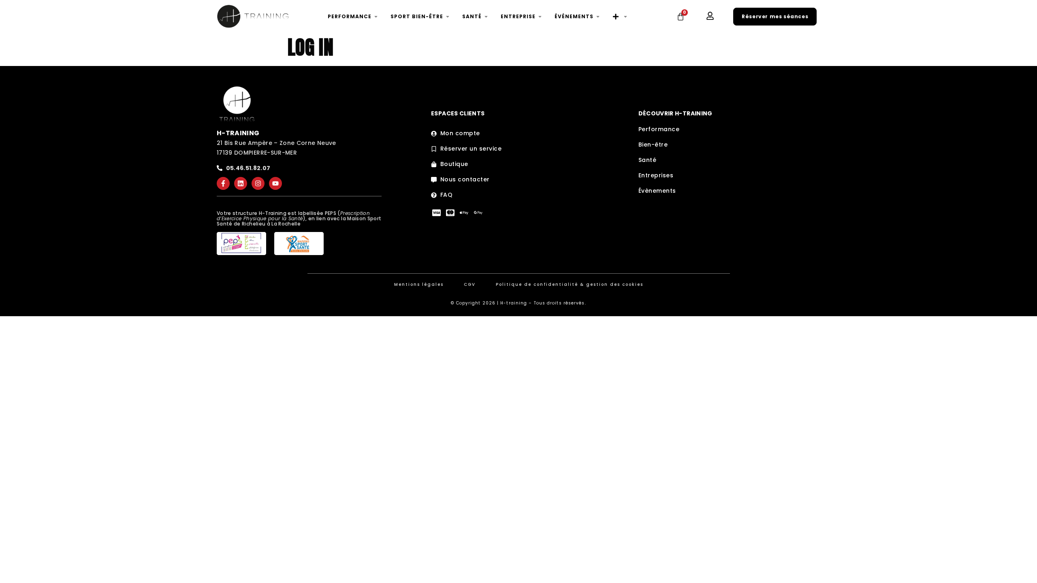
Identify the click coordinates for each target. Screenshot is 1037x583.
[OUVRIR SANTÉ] (486, 16)
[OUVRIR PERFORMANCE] (375, 16)
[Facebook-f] (223, 183)
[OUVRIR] (625, 16)
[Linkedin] (240, 183)
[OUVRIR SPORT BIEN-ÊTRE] (447, 16)
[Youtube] (275, 183)
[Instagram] (258, 183)
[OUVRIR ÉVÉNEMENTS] (597, 16)
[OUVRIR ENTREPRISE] (540, 16)
